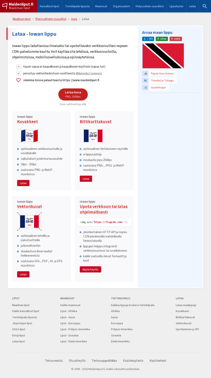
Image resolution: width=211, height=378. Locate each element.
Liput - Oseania (69, 335)
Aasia (114, 317)
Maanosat (101, 6)
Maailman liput (19, 8)
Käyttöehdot (158, 360)
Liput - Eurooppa (70, 323)
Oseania (116, 335)
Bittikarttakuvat (96, 120)
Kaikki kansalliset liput (25, 311)
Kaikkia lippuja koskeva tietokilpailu (133, 305)
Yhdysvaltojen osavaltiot (51, 19)
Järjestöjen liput (22, 323)
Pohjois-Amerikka (121, 329)
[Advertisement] (170, 120)
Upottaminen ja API (187, 329)
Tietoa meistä (54, 360)
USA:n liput (18, 329)
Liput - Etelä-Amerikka (73, 341)
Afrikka (115, 311)
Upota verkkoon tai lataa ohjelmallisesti (104, 208)
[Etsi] (205, 6)
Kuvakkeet (27, 120)
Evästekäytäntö (133, 360)
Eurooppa (117, 323)
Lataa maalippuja (186, 305)
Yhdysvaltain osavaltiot (149, 6)
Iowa (74, 19)
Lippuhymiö (176, 6)
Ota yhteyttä (77, 360)
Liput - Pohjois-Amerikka (75, 329)
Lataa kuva (73, 94)
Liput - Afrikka (68, 311)
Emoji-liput (18, 335)
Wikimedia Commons (89, 73)
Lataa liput (18, 341)
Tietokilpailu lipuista (77, 6)
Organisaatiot (121, 6)
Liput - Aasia (67, 317)
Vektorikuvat (29, 205)
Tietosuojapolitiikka (104, 360)
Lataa (192, 6)
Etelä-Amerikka (120, 341)
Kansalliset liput (49, 6)
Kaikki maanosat (70, 305)
